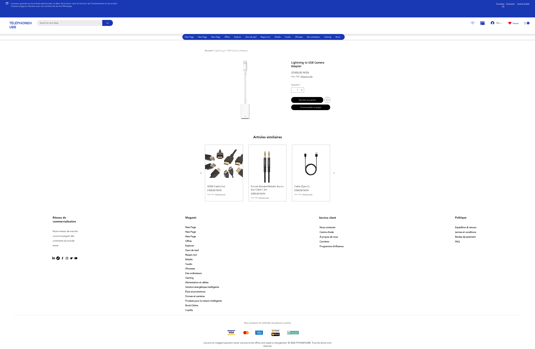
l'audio (188, 264)
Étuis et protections (195, 291)
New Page (190, 227)
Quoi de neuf (192, 250)
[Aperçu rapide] (224, 164)
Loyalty (189, 310)
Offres (188, 241)
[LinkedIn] (53, 258)
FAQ (457, 241)
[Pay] (472, 23)
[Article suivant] (334, 173)
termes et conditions (465, 232)
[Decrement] (293, 90)
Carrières (324, 241)
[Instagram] (67, 258)
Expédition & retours (465, 227)
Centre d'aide (327, 232)
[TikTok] (58, 258)
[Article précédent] (201, 173)
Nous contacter (327, 227)
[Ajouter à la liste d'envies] (327, 100)
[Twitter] (71, 258)
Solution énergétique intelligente (200, 287)
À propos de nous (329, 236)
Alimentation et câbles (196, 282)
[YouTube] (76, 258)
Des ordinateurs (193, 273)
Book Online (191, 305)
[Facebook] (62, 258)
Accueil (208, 50)
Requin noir (191, 254)
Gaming (189, 277)
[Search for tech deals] (107, 23)
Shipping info (307, 76)
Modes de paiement (465, 236)
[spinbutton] (297, 90)
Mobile (189, 259)
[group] (267, 173)
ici (22, 6)
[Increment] (302, 90)
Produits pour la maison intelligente (200, 300)
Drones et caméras (195, 296)
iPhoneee (190, 268)
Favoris (516, 23)
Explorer (189, 245)
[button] (527, 23)
